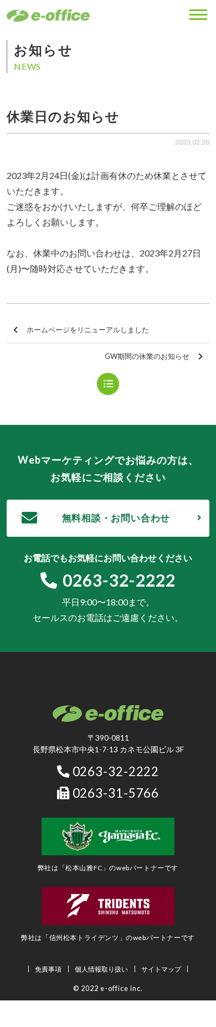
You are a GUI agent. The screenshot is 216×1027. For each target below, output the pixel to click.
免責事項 (48, 969)
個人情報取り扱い (101, 969)
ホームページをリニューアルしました (88, 329)
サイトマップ (161, 969)
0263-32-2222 (119, 580)
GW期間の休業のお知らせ (147, 356)
